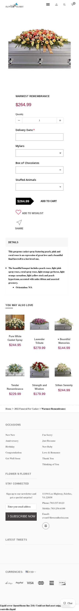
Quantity (19, 114)
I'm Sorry (47, 434)
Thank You (48, 458)
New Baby (47, 446)
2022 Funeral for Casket (26, 408)
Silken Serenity (64, 385)
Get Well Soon (13, 458)
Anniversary (12, 440)
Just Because (48, 440)
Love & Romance (51, 452)
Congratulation (13, 452)
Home (9, 408)
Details (13, 242)
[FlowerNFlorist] (15, 5)
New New (10, 434)
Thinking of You (50, 464)
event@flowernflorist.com (55, 517)
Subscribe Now (22, 516)
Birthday (10, 446)
